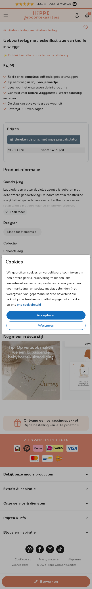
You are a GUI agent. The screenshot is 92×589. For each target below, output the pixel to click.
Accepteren (46, 315)
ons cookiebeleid (29, 305)
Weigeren (46, 325)
